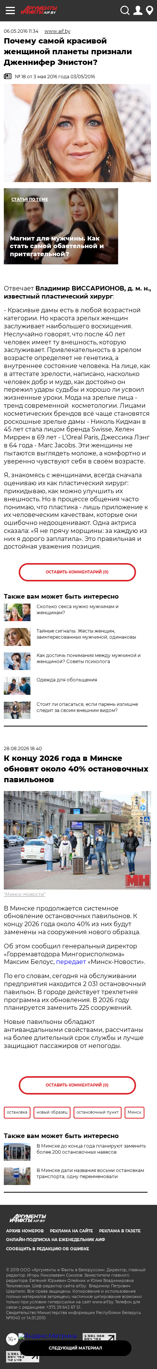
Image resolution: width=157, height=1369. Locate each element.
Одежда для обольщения (67, 680)
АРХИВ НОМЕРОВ (25, 1231)
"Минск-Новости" (24, 894)
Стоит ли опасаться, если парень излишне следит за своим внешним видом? (87, 707)
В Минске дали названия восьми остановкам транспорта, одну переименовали (90, 1173)
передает (71, 961)
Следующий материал (75, 1348)
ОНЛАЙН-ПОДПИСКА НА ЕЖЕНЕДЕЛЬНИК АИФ (55, 1239)
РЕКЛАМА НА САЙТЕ (71, 1231)
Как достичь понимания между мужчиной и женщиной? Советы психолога (89, 658)
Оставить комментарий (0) (77, 572)
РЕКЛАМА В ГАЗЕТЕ (120, 1231)
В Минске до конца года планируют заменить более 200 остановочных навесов (91, 1149)
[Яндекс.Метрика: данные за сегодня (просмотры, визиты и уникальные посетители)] (47, 1336)
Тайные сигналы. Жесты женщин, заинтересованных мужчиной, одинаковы (86, 634)
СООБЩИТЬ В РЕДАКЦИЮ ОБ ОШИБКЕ (47, 1248)
